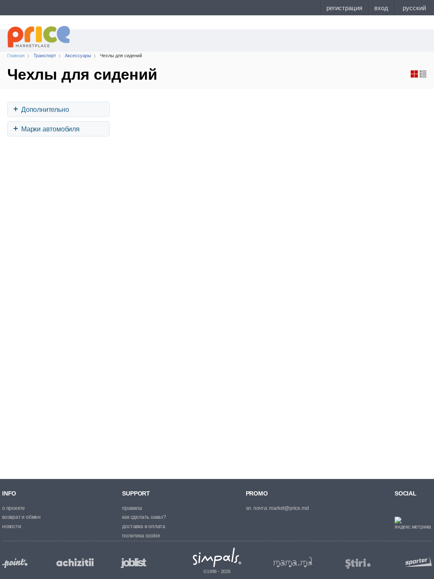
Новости (11, 526)
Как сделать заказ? (144, 517)
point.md (15, 563)
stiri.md (358, 564)
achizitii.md (75, 562)
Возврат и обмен (21, 517)
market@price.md (289, 508)
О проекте (13, 508)
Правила (132, 508)
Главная (16, 55)
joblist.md (133, 563)
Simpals (217, 557)
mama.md (292, 562)
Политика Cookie (141, 536)
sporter (416, 561)
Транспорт (44, 55)
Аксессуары (78, 55)
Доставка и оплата (143, 526)
